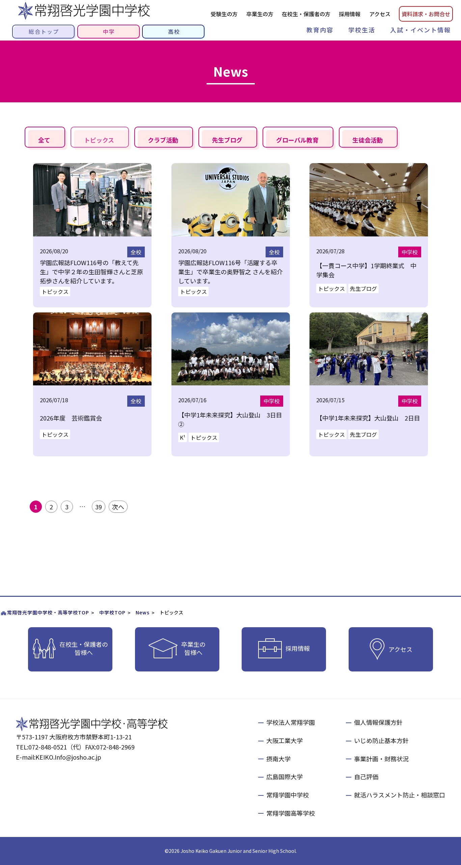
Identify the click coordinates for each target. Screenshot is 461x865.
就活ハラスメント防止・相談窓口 (399, 794)
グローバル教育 (297, 139)
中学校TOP (112, 612)
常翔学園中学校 (287, 794)
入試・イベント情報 (420, 29)
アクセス (379, 14)
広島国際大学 (284, 776)
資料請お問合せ (426, 14)
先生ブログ (227, 139)
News (143, 612)
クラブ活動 (163, 139)
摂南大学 (278, 758)
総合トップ (44, 31)
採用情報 (349, 14)
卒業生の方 (259, 14)
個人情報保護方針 (378, 722)
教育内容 (319, 29)
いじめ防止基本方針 (381, 740)
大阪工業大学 (284, 740)
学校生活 (361, 29)
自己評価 (366, 776)
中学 (109, 31)
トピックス (99, 139)
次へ (118, 506)
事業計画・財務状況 (381, 758)
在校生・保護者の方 (306, 14)
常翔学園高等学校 (290, 813)
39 (98, 506)
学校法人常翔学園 (290, 722)
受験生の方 (224, 14)
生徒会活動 (367, 139)
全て (44, 139)
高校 (174, 31)
